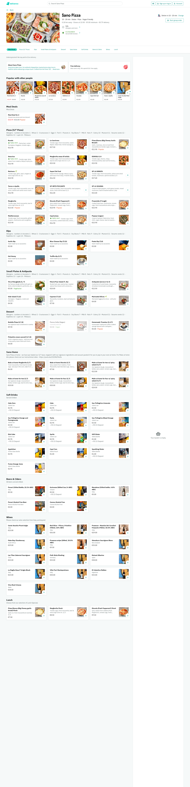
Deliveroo (12, 3)
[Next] (130, 91)
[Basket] (153, 4)
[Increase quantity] (17, 93)
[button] (37, 67)
